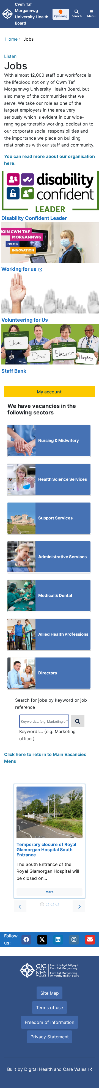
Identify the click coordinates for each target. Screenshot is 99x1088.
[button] (20, 906)
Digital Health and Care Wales (55, 1069)
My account (49, 391)
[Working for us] (49, 247)
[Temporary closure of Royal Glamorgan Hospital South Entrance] (49, 841)
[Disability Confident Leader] (49, 196)
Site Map (49, 993)
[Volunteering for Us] (49, 298)
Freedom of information (49, 1022)
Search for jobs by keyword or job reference (51, 703)
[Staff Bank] (49, 349)
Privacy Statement (50, 1036)
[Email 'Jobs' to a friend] (90, 939)
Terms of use (49, 1007)
